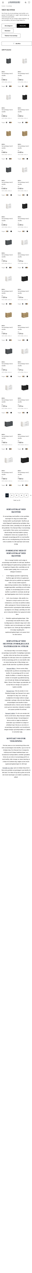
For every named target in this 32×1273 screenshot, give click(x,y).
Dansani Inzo (10, 691)
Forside (3, 6)
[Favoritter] (29, 2)
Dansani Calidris (10, 713)
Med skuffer (23, 25)
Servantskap (9, 6)
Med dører (7, 30)
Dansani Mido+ (11, 668)
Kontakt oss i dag (8, 768)
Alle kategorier (9, 25)
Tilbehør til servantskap (11, 35)
